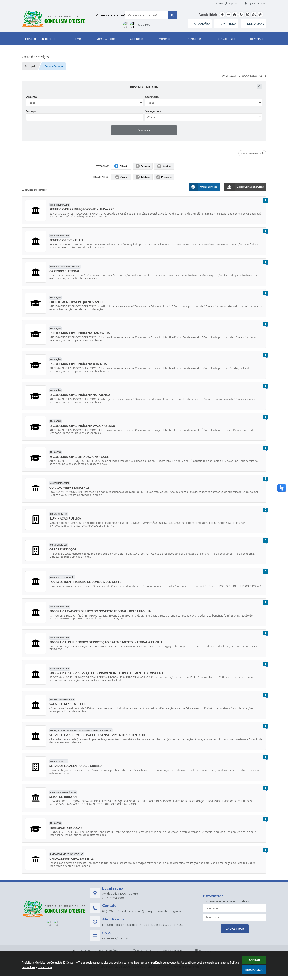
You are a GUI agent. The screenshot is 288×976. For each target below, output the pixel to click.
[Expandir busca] (259, 86)
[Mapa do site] (254, 14)
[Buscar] (172, 15)
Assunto (31, 96)
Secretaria (152, 96)
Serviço (31, 111)
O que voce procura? (110, 15)
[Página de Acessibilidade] (260, 14)
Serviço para (153, 111)
